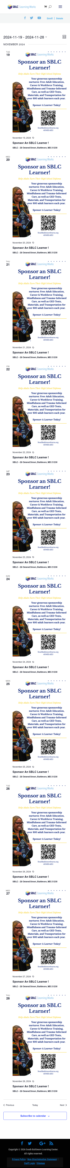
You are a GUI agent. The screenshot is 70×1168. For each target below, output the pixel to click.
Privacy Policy (19, 1159)
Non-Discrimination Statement (42, 1159)
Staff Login (29, 1163)
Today (35, 1105)
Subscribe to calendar (33, 1115)
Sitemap (41, 1163)
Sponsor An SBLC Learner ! (31, 143)
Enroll (50, 18)
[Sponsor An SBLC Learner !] (40, 92)
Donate (59, 18)
